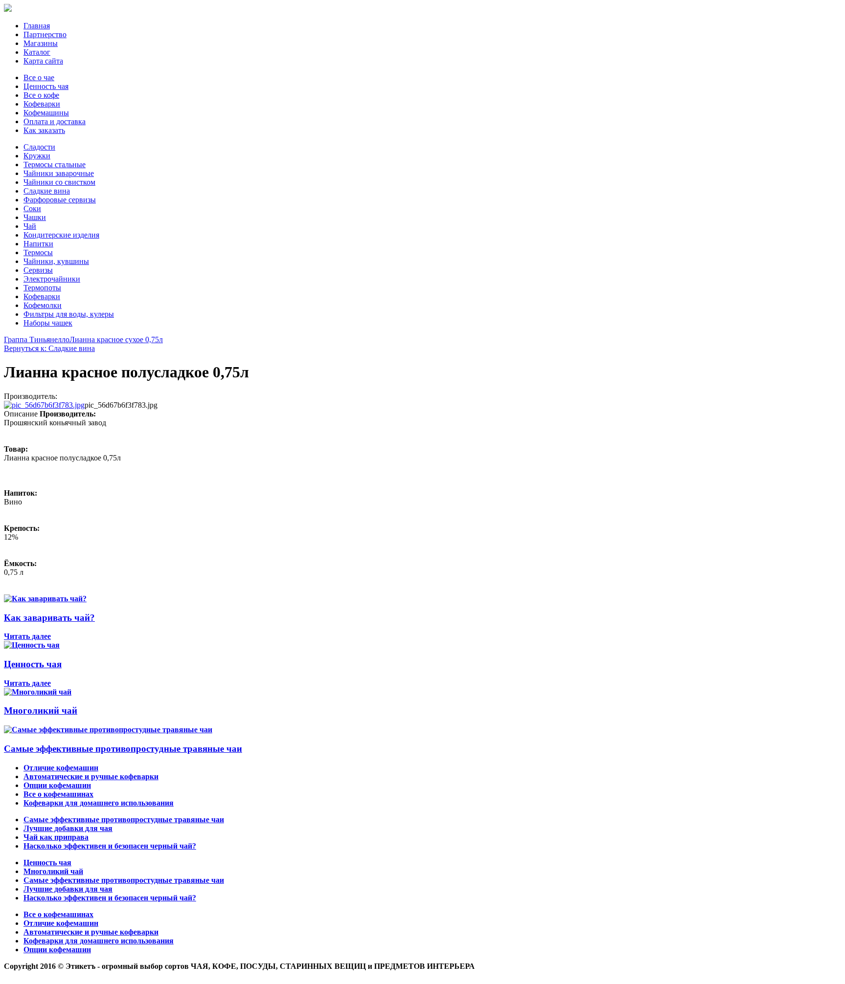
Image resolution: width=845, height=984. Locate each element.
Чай (29, 226)
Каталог (36, 52)
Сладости (39, 147)
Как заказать (44, 130)
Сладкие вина (46, 191)
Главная (36, 26)
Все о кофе (41, 95)
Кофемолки (42, 305)
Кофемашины (46, 113)
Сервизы (38, 270)
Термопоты (42, 288)
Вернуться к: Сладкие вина (49, 348)
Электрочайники (51, 279)
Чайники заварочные (58, 173)
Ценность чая (45, 86)
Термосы (38, 252)
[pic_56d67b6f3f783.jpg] (44, 405)
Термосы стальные (54, 164)
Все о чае (38, 77)
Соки (32, 208)
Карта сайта (43, 61)
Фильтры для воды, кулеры (68, 314)
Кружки (36, 156)
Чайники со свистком (59, 182)
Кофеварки (41, 104)
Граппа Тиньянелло (36, 339)
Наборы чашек (47, 323)
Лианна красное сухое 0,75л (116, 339)
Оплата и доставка (54, 121)
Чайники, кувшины (56, 261)
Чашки (34, 217)
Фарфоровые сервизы (59, 200)
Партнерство (45, 34)
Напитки (38, 244)
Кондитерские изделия (61, 235)
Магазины (40, 43)
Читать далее (27, 636)
